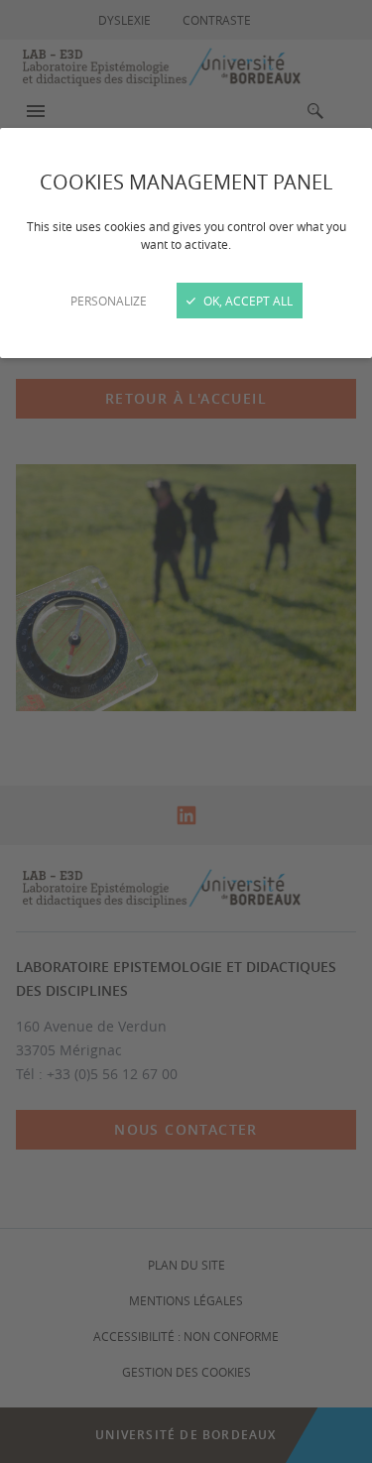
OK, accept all (246, 300)
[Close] (186, 731)
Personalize (108, 300)
